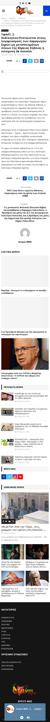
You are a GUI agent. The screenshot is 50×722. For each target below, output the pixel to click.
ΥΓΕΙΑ (3, 631)
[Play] (22, 717)
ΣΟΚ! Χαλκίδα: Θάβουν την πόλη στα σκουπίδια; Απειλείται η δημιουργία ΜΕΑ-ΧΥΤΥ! (37, 592)
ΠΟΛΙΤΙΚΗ (5, 624)
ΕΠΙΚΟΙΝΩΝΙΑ (7, 648)
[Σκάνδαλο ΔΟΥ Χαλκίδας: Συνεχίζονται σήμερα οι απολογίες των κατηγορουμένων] (7, 412)
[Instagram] (26, 3)
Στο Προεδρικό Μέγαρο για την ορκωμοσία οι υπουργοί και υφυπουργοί (24, 333)
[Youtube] (29, 3)
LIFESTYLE (5, 635)
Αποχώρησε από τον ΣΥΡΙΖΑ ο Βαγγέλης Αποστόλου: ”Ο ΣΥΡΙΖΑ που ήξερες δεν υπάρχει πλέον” (21, 375)
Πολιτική (5, 30)
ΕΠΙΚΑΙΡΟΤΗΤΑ (7, 617)
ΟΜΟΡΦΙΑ (5, 645)
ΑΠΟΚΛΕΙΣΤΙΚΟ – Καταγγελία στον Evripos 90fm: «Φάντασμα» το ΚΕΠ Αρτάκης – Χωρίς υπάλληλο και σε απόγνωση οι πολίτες (29, 443)
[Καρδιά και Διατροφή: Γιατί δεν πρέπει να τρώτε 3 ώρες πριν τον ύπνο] (7, 460)
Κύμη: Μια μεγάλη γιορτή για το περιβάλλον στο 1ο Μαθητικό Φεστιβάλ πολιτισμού (31, 426)
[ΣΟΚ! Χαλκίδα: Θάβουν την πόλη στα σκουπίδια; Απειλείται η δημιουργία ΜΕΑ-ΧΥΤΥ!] (37, 578)
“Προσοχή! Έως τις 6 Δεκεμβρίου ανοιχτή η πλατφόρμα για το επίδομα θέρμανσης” (12, 592)
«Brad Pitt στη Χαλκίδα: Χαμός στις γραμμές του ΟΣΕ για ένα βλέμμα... (11, 564)
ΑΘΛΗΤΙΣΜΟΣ (7, 628)
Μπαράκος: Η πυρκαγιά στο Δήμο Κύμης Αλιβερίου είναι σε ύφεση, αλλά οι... (37, 564)
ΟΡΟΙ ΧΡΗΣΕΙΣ (7, 665)
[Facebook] (20, 3)
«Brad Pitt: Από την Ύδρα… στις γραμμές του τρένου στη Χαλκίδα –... (23, 528)
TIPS (3, 642)
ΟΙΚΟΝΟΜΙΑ (6, 621)
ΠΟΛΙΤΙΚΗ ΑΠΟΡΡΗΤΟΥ (11, 662)
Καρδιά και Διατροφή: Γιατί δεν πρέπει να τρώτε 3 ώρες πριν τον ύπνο (31, 458)
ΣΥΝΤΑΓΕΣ (5, 638)
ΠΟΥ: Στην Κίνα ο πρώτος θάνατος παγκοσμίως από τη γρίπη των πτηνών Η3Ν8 (25, 193)
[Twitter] (23, 3)
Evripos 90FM (8, 55)
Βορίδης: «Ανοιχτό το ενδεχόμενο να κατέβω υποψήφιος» (24, 291)
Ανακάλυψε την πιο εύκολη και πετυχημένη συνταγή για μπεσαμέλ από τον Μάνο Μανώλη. (31, 395)
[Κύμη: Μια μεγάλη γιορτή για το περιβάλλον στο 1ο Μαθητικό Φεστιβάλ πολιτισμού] (7, 427)
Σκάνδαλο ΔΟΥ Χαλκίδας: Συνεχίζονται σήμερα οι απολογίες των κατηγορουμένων (31, 411)
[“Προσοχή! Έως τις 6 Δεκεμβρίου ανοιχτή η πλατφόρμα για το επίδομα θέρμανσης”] (12, 578)
